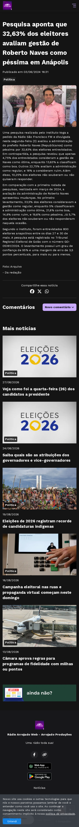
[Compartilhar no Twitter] (39, 292)
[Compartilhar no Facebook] (32, 292)
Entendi (12, 821)
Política (9, 79)
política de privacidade (60, 813)
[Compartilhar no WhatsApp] (47, 292)
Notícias (39, 788)
